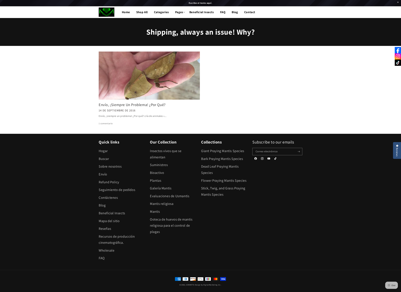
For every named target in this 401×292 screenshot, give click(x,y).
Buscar (104, 158)
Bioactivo (157, 172)
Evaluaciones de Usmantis (169, 196)
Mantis (155, 211)
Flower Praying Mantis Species (223, 180)
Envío (103, 174)
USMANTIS (190, 285)
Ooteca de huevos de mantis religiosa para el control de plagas (171, 225)
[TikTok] (398, 63)
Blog (102, 205)
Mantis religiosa (162, 203)
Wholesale (106, 250)
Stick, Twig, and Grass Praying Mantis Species (223, 191)
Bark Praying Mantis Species (222, 158)
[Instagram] (398, 56)
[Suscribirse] (298, 151)
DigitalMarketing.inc (212, 285)
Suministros (159, 165)
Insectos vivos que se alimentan (166, 154)
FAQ (102, 258)
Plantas (155, 180)
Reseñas (105, 228)
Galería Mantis (160, 188)
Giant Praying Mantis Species (222, 151)
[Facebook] (398, 50)
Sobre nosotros (110, 166)
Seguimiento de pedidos (117, 190)
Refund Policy (109, 182)
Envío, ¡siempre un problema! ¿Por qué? (132, 104)
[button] (179, 12)
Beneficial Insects (112, 213)
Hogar (103, 151)
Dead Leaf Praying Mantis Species (220, 169)
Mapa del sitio (109, 221)
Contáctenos (108, 197)
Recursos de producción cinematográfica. (117, 239)
